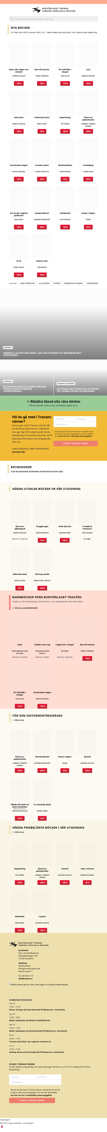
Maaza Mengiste (42, 533)
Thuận (88, 219)
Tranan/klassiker (66, 383)
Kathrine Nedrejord (42, 219)
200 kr (42, 588)
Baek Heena (18, 219)
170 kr (65, 83)
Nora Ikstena (65, 172)
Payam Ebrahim (17, 651)
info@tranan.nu (25, 978)
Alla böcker (44, 283)
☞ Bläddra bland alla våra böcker (54, 401)
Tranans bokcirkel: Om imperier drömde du (30, 1041)
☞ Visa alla (18, 720)
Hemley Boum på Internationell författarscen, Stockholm (36, 1052)
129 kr (42, 930)
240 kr (19, 83)
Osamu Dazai (88, 172)
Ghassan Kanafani (19, 811)
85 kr (42, 131)
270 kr (19, 275)
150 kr (42, 83)
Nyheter (56, 283)
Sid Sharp (65, 651)
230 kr (42, 179)
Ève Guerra (65, 124)
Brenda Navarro (87, 875)
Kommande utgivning (73, 283)
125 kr (19, 227)
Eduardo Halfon (87, 763)
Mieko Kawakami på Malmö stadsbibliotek (29, 1020)
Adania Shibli (42, 811)
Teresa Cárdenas (42, 76)
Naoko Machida (18, 172)
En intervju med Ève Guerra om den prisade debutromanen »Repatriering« (24, 389)
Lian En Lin (65, 76)
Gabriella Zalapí (18, 76)
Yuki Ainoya (42, 267)
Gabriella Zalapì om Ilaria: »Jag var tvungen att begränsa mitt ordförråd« (42, 354)
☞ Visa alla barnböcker (24, 608)
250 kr (65, 131)
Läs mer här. (18, 451)
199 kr (88, 83)
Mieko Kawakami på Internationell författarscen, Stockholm (38, 1031)
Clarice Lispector (42, 172)
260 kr (88, 131)
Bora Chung (42, 124)
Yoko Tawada (65, 219)
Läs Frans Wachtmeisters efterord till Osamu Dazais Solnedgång (78, 390)
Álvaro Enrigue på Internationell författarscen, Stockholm (37, 1009)
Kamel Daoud (18, 267)
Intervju (8, 348)
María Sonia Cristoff (42, 580)
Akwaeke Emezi (64, 533)
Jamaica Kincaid (88, 76)
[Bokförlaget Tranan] (53, 10)
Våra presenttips (27, 283)
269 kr (42, 227)
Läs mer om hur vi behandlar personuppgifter (74, 436)
